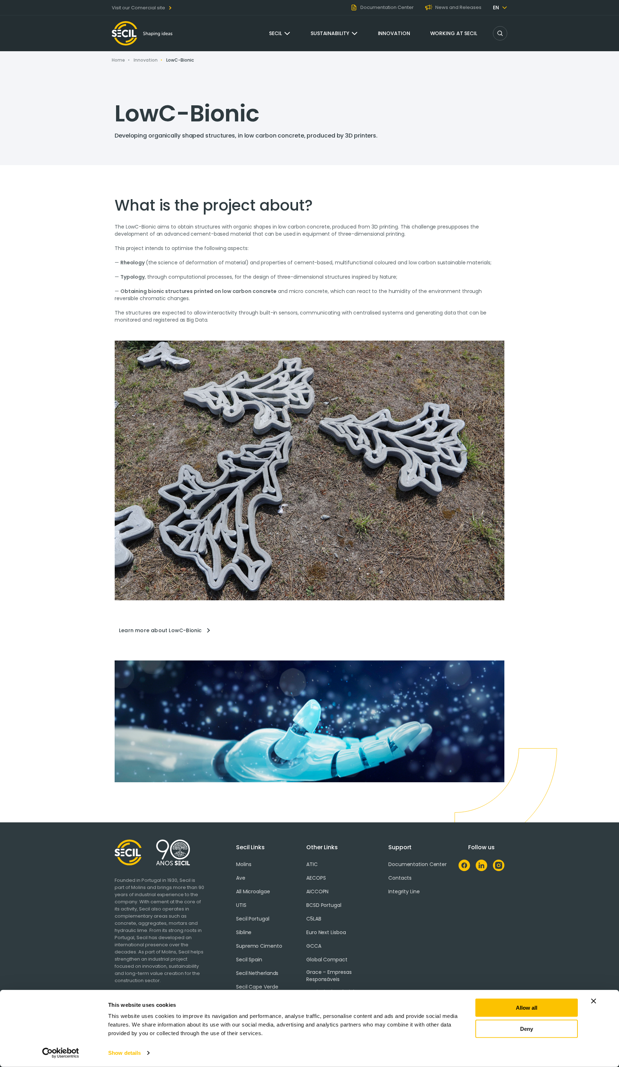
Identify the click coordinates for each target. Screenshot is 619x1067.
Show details (124, 1053)
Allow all (526, 1008)
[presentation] (309, 630)
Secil (275, 33)
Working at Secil (453, 33)
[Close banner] (593, 1001)
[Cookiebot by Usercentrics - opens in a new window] (60, 1053)
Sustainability (330, 33)
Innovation (394, 33)
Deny (526, 1028)
